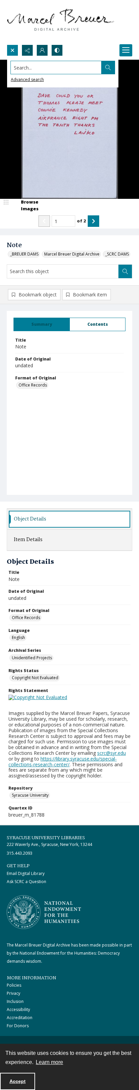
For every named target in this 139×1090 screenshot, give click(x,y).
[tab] (42, 324)
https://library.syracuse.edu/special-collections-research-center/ (62, 761)
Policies (14, 985)
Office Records (33, 385)
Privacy (13, 993)
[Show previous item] (44, 221)
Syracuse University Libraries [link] (46, 838)
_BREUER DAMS (24, 254)
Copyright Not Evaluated (35, 678)
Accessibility (18, 1009)
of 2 (81, 221)
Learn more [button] (49, 1062)
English (18, 637)
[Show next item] (93, 221)
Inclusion (15, 1001)
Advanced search (27, 79)
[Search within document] (125, 271)
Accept (17, 1081)
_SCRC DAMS (117, 254)
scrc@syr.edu (111, 753)
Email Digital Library (26, 873)
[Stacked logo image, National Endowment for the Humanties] (44, 912)
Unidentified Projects (32, 658)
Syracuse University (30, 795)
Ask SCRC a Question (26, 881)
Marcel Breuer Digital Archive (72, 254)
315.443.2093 (19, 853)
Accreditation (19, 1017)
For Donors (18, 1026)
